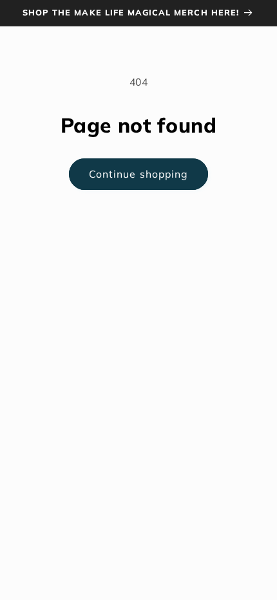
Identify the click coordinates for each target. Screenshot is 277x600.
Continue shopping (138, 173)
